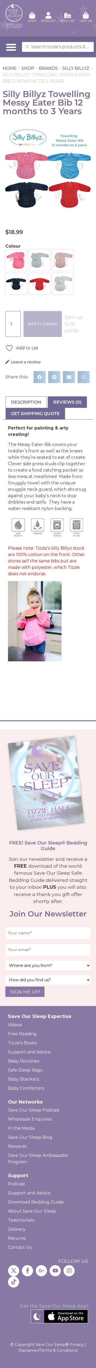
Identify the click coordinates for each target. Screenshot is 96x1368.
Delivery (17, 1229)
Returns (17, 1238)
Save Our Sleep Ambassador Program (38, 1158)
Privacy (76, 1344)
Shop (27, 68)
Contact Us (19, 1247)
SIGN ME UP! (25, 992)
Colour (13, 246)
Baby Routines (23, 1061)
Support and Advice (29, 1052)
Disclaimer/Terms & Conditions (48, 1350)
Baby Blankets (23, 1079)
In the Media (21, 1128)
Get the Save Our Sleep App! (54, 1306)
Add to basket (43, 323)
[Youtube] (55, 1270)
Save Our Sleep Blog (30, 1137)
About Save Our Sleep (32, 1211)
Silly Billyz (75, 68)
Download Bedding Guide (36, 1202)
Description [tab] (26, 402)
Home (10, 68)
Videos (15, 1024)
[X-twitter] (13, 1270)
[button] (11, 47)
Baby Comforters (26, 1088)
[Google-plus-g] (41, 1270)
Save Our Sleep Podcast (34, 1110)
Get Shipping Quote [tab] (35, 413)
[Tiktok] (13, 1281)
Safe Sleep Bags (25, 1070)
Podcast (16, 1183)
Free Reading (22, 1033)
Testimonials (21, 1220)
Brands (48, 68)
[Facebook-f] (27, 1270)
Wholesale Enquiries (30, 1119)
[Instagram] (69, 1270)
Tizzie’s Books (22, 1042)
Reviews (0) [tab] (67, 402)
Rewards (17, 1146)
